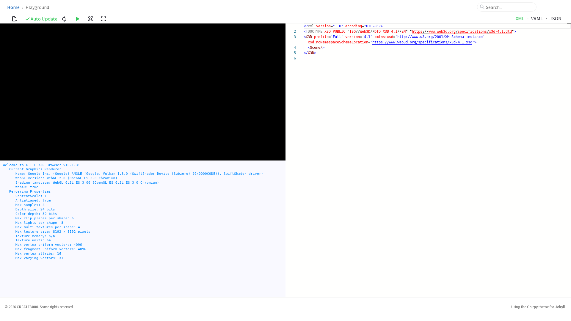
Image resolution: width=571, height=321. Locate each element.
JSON (555, 18)
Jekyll (560, 306)
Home (13, 7)
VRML (537, 18)
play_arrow (77, 19)
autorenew (64, 19)
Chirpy (532, 306)
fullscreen (103, 19)
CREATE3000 (27, 306)
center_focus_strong (90, 19)
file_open (14, 19)
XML (520, 18)
